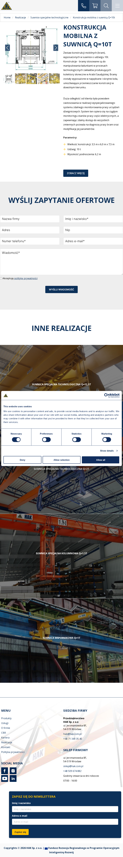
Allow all (100, 459)
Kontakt (5, 747)
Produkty (6, 718)
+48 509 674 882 (72, 771)
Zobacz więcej (76, 173)
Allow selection (62, 459)
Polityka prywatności (12, 752)
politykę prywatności (26, 278)
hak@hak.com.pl (72, 734)
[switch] (46, 439)
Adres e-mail (19, 815)
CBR (3, 732)
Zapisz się (20, 832)
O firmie (5, 728)
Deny (22, 459)
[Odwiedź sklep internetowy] (94, 5)
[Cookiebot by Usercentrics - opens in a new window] (106, 395)
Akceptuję (20, 278)
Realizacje (6, 742)
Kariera (5, 737)
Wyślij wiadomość (61, 289)
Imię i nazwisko (21, 803)
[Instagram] (12, 773)
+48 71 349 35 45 (72, 738)
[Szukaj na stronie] (106, 5)
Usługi (4, 723)
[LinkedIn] (12, 781)
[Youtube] (4, 781)
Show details (107, 450)
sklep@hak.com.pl (73, 766)
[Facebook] (4, 773)
